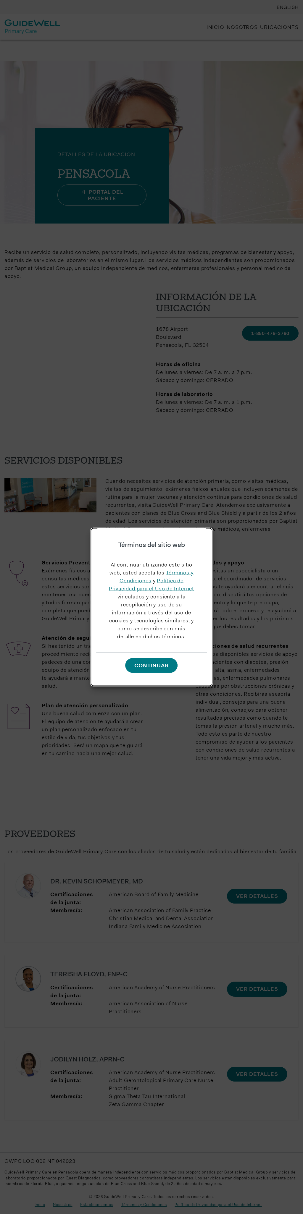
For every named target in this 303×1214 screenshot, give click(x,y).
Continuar (151, 665)
